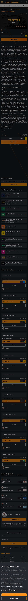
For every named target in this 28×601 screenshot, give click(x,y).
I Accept (14, 594)
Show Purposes (14, 598)
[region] (14, 581)
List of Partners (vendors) (7, 591)
